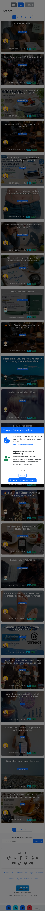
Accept (22, 475)
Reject (22, 471)
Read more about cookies (23, 444)
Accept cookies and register (24, 480)
